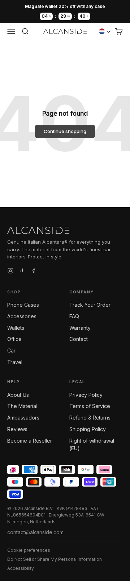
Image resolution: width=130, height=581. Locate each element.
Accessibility (20, 568)
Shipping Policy (87, 429)
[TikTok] (22, 272)
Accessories (21, 316)
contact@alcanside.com (35, 532)
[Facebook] (33, 272)
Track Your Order (89, 305)
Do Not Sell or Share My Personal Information (54, 559)
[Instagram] (10, 272)
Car (11, 350)
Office (14, 339)
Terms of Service (89, 406)
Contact (78, 339)
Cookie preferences (28, 550)
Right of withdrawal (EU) (91, 445)
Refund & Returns (89, 417)
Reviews (17, 429)
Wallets (15, 328)
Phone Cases (23, 305)
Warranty (80, 328)
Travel (14, 362)
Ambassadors (23, 417)
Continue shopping (65, 131)
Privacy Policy (86, 395)
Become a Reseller (29, 441)
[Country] (104, 31)
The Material (22, 406)
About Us (18, 395)
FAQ (74, 316)
